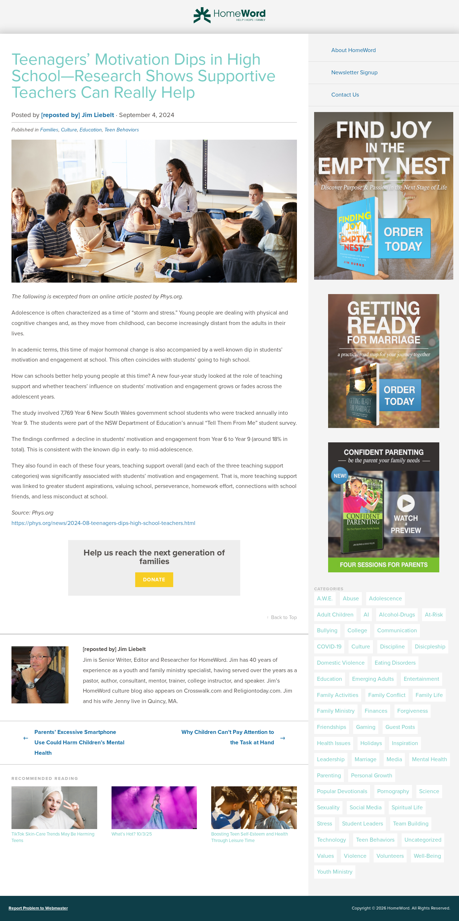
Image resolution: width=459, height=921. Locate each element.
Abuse (351, 598)
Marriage (366, 759)
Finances (376, 711)
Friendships (331, 727)
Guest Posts (400, 727)
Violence (355, 856)
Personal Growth (371, 775)
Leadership (331, 759)
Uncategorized (422, 839)
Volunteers (390, 856)
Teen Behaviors (121, 130)
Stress (324, 823)
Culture (69, 130)
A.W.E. (325, 598)
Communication (397, 630)
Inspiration (405, 743)
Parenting (329, 775)
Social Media (366, 807)
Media (394, 759)
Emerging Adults (373, 679)
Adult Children (335, 614)
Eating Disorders (395, 662)
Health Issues (333, 743)
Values (325, 856)
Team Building (411, 823)
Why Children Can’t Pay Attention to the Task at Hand (233, 737)
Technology (331, 839)
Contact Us (345, 94)
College (357, 630)
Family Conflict (387, 695)
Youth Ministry (334, 871)
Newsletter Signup (354, 72)
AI (366, 614)
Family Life (429, 695)
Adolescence (385, 598)
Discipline (392, 646)
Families (49, 130)
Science (429, 791)
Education (91, 130)
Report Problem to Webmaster (38, 908)
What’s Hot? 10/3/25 (132, 834)
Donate (154, 580)
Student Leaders (362, 823)
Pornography (393, 791)
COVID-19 (329, 646)
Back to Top (282, 617)
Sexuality (328, 807)
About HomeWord (353, 50)
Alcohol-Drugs (397, 614)
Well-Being (427, 856)
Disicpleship (430, 646)
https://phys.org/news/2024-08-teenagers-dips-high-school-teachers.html (103, 523)
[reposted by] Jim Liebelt (77, 115)
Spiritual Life (407, 807)
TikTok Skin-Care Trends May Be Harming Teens (52, 837)
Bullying (327, 630)
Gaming (365, 727)
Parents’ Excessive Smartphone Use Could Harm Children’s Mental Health (73, 743)
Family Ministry (336, 711)
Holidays (371, 743)
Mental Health (429, 759)
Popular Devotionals (342, 791)
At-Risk (434, 614)
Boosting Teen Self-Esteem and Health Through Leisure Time (249, 837)
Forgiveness (412, 711)
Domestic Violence (341, 662)
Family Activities (337, 695)
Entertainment (421, 679)
